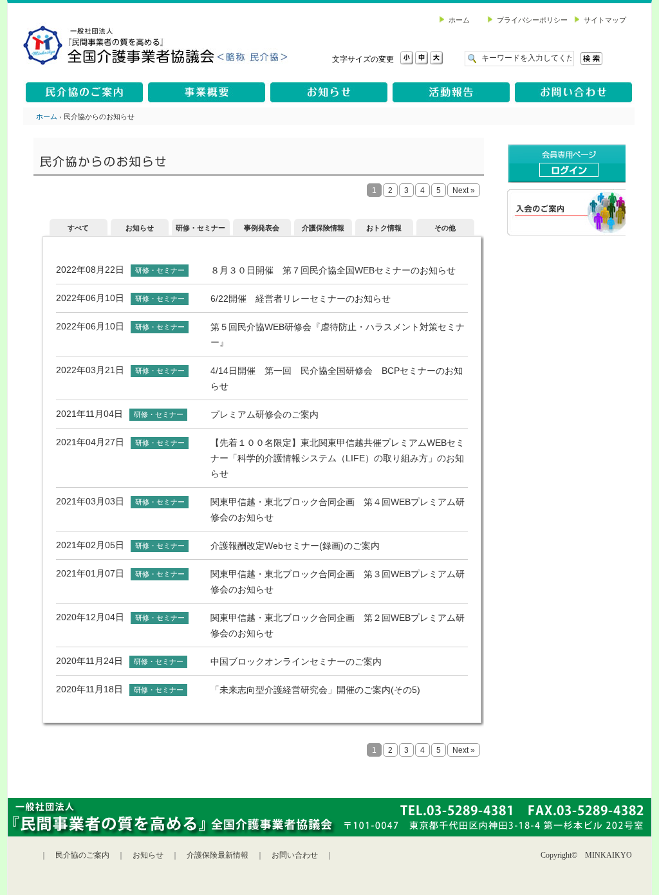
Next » (463, 190)
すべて (78, 228)
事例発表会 (261, 228)
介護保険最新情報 (217, 855)
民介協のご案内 (82, 855)
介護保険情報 (323, 228)
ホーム (46, 116)
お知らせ (139, 228)
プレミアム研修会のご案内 (264, 414)
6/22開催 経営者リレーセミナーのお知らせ (300, 298)
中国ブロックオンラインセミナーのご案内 (296, 661)
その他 (445, 228)
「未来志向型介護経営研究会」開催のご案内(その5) (315, 690)
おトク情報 (384, 228)
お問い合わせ (295, 855)
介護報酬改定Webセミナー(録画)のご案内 (295, 545)
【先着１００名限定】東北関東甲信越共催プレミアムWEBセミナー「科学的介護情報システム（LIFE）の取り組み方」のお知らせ (337, 458)
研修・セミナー (200, 228)
